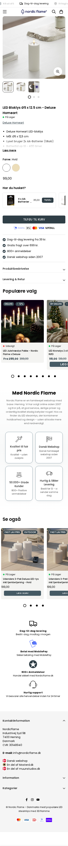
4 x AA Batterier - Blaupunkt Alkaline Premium (24, 200)
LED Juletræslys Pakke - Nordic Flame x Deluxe (20, 352)
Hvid (6, 167)
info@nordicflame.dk (22, 753)
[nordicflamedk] (34, 11)
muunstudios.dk (29, 769)
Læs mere (9, 150)
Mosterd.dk (26, 765)
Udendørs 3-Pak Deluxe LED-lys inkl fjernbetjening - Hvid (21, 580)
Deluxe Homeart (13, 123)
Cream (16, 167)
